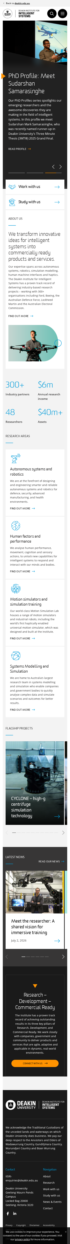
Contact (48, 1208)
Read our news (49, 861)
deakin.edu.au (22, 3)
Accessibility (49, 1225)
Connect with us (32, 1064)
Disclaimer (34, 1225)
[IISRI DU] (15, 1213)
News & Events (52, 1202)
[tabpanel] (35, 783)
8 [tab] (47, 833)
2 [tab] (19, 833)
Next (60, 167)
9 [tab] (51, 833)
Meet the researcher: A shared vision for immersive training (33, 927)
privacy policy (22, 1239)
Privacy (9, 1225)
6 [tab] (37, 833)
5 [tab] (33, 833)
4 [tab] (28, 833)
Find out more (18, 316)
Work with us (51, 1189)
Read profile (17, 149)
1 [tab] (14, 833)
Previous (53, 167)
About (47, 1176)
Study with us (51, 1195)
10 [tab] (56, 833)
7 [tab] (42, 833)
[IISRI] (8, 1213)
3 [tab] (23, 833)
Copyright (21, 1225)
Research (49, 1182)
